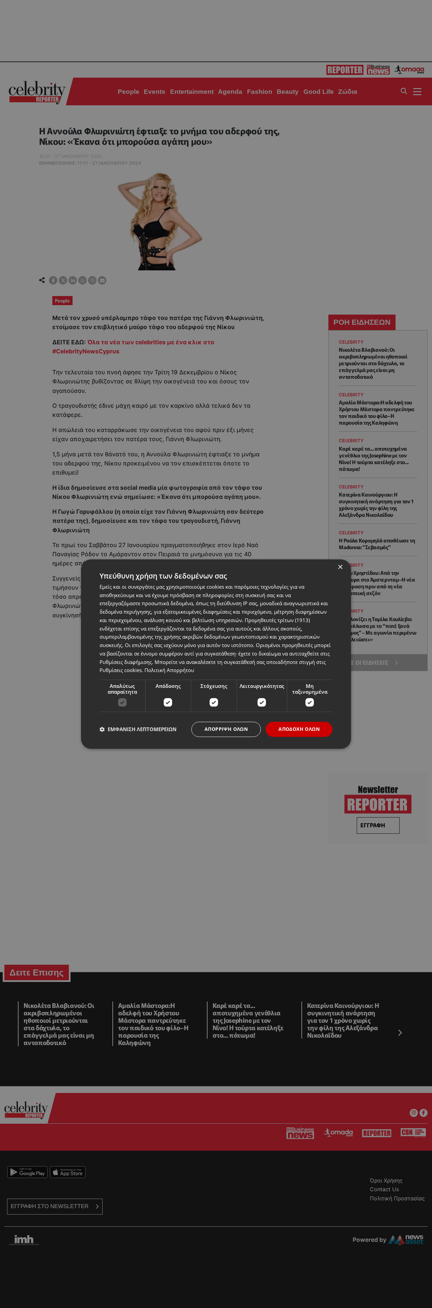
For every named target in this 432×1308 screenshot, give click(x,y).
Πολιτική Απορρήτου (169, 670)
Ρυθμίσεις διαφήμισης (126, 662)
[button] (138, 729)
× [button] (340, 567)
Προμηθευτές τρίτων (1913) (277, 620)
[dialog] (216, 654)
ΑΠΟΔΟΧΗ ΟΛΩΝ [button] (299, 729)
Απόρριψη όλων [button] (226, 729)
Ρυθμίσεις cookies (121, 670)
